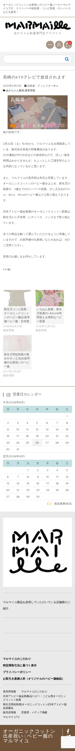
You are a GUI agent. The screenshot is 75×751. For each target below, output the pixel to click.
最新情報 (30, 90)
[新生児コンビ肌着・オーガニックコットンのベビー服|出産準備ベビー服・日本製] (17, 298)
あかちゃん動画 (15, 90)
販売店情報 (9, 712)
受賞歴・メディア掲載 (34, 712)
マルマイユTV (11, 716)
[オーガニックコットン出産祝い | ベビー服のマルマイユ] (37, 30)
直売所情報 (9, 691)
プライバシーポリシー (17, 672)
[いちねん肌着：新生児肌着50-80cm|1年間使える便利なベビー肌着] (50, 298)
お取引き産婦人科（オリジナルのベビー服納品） (34, 678)
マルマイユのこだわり (17, 658)
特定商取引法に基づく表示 (20, 665)
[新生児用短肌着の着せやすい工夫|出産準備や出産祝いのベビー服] (17, 343)
